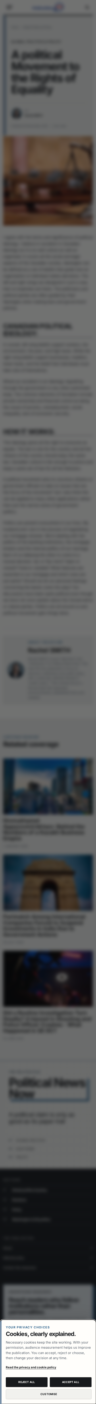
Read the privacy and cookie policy (31, 1367)
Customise (48, 1394)
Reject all (26, 1382)
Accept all (70, 1382)
